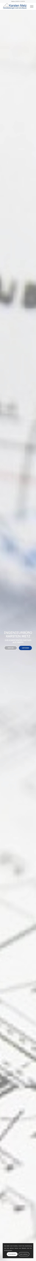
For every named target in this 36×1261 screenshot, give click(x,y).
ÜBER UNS (11, 648)
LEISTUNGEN (25, 648)
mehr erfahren (24, 1254)
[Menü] (30, 6)
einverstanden (12, 1254)
